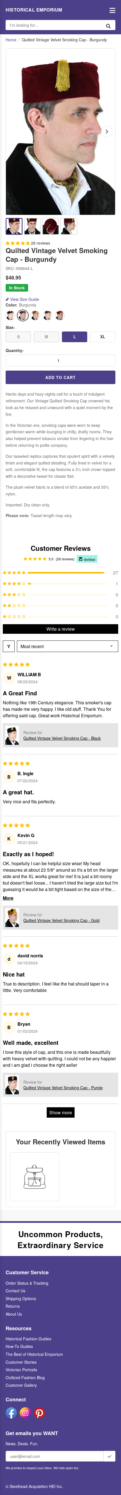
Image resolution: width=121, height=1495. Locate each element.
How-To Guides (19, 1346)
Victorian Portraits (21, 1369)
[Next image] (106, 131)
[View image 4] (68, 226)
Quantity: (15, 350)
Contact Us (15, 1290)
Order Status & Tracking (27, 1283)
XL (102, 336)
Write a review (60, 629)
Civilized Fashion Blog (25, 1377)
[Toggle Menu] (111, 10)
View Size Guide (24, 299)
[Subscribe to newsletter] (109, 1456)
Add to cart (60, 377)
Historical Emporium (34, 10)
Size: (10, 327)
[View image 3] (50, 226)
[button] (18, 243)
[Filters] (9, 646)
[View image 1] (14, 226)
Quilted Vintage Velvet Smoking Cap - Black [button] (62, 738)
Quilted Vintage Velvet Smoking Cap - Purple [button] (63, 1087)
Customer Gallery (21, 1385)
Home (11, 39)
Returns (13, 1306)
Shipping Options (21, 1298)
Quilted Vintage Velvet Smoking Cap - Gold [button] (61, 920)
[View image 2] (32, 226)
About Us (14, 1314)
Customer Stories (21, 1362)
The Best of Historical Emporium (34, 1354)
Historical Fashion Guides (28, 1338)
